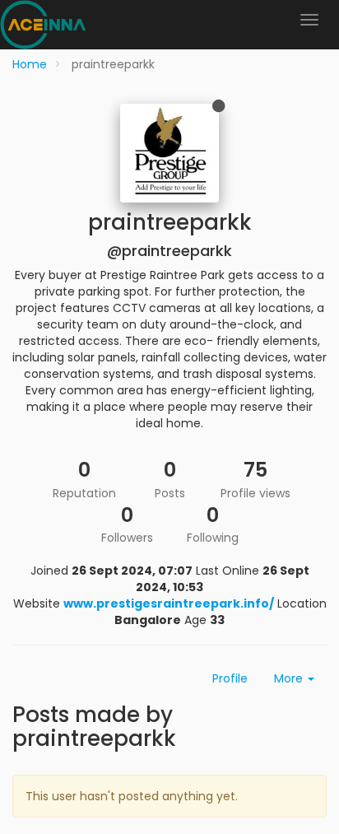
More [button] (290, 678)
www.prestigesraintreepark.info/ (168, 603)
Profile (230, 678)
